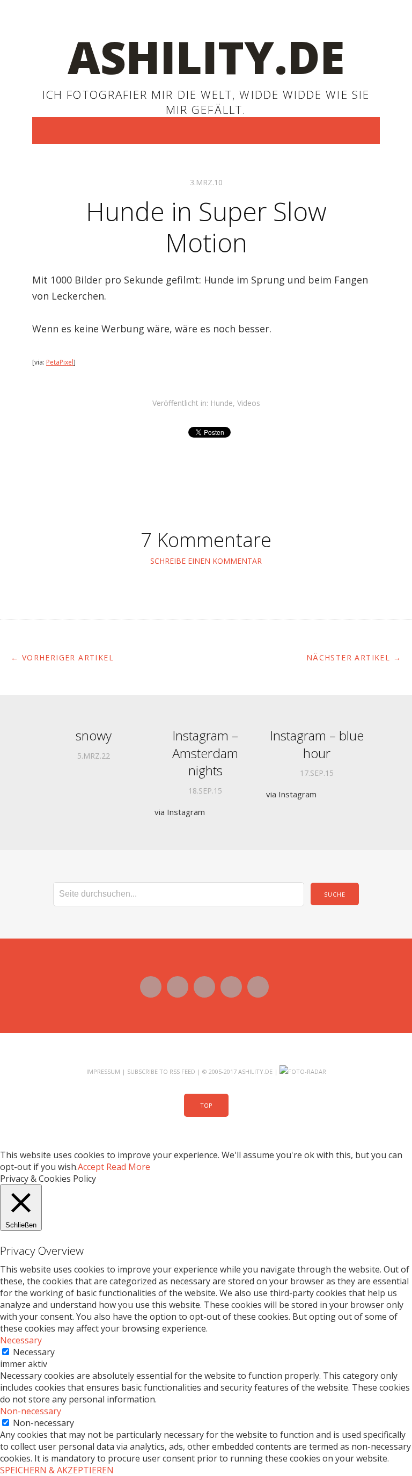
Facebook (177, 987)
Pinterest (258, 987)
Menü (206, 130)
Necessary (34, 1352)
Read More (128, 1167)
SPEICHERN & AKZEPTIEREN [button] (57, 1470)
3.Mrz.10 (206, 182)
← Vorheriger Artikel (62, 657)
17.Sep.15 (317, 773)
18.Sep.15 (205, 791)
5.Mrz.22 (93, 756)
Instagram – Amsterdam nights (205, 752)
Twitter (150, 987)
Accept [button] (91, 1167)
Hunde (221, 403)
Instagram (231, 987)
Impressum (103, 1071)
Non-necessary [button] (30, 1411)
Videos (248, 403)
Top (206, 1105)
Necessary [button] (21, 1340)
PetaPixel (59, 362)
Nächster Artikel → (353, 657)
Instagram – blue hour (317, 743)
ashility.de (206, 57)
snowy (94, 735)
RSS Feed (182, 1071)
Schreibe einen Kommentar (206, 561)
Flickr (204, 987)
